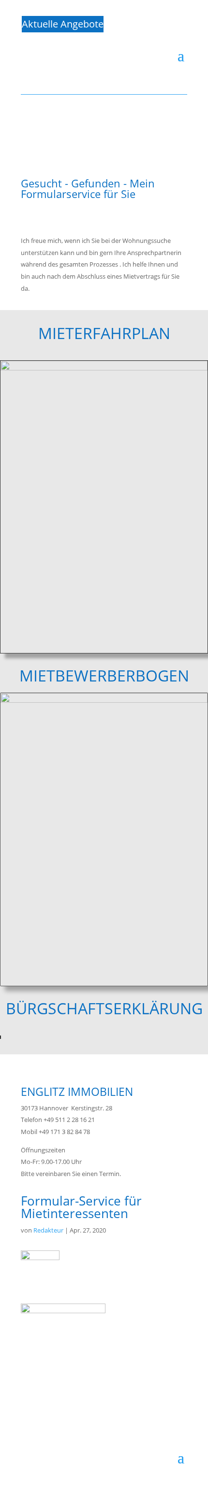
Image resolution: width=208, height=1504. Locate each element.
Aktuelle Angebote (63, 23)
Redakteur (48, 1230)
